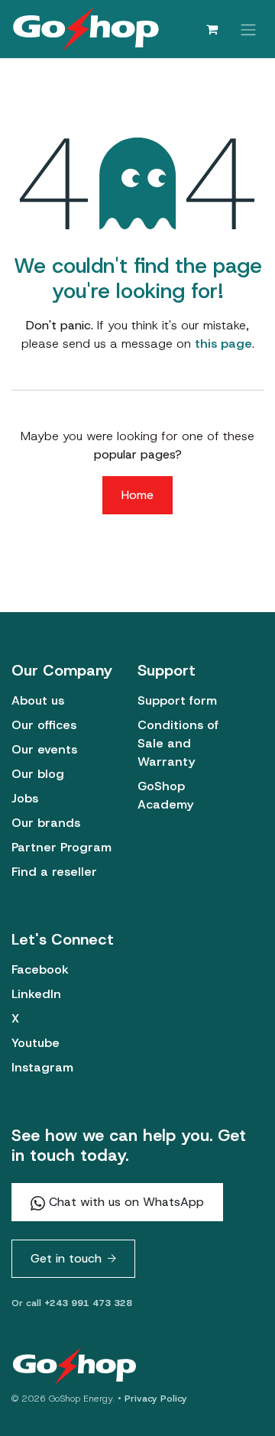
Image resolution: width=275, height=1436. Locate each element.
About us (37, 700)
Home (137, 495)
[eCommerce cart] (211, 29)
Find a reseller (54, 872)
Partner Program (61, 847)
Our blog (37, 774)
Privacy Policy (156, 1398)
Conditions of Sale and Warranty (178, 743)
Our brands (45, 823)
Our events (44, 749)
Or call (71, 1303)
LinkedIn (36, 994)
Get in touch (66, 1258)
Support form (177, 700)
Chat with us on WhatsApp (124, 1202)
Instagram (42, 1067)
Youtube (35, 1043)
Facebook (40, 969)
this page (223, 343)
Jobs (24, 798)
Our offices (43, 725)
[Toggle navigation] (248, 28)
